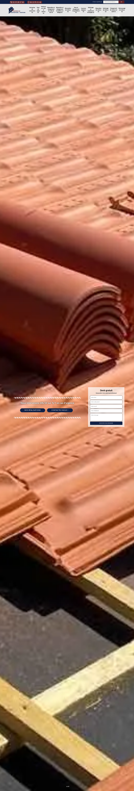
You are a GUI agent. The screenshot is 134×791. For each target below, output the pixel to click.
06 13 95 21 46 (35, 2)
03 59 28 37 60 (18, 2)
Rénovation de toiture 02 (68, 10)
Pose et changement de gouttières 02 (76, 10)
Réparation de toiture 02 (98, 10)
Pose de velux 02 (38, 10)
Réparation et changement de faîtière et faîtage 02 (59, 10)
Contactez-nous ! (60, 410)
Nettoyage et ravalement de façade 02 (90, 10)
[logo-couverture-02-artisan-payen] (17, 10)
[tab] (67, 395)
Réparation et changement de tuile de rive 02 (51, 10)
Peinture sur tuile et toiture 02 (43, 10)
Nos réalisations (33, 410)
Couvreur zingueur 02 (83, 10)
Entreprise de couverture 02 (32, 10)
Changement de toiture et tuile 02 (113, 10)
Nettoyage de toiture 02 (105, 10)
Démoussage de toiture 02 (122, 10)
